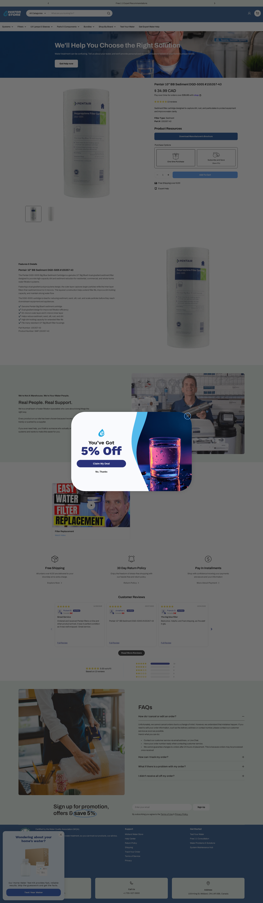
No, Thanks (101, 472)
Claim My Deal (101, 463)
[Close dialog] (188, 416)
